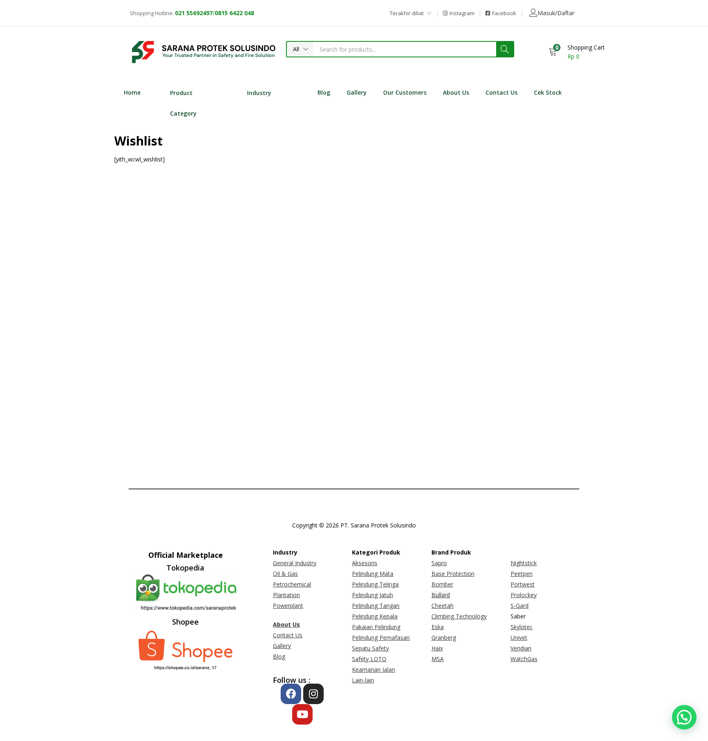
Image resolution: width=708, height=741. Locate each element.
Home (132, 92)
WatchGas (524, 659)
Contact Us (501, 92)
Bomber (442, 584)
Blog (324, 92)
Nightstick (524, 563)
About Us (456, 92)
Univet (519, 637)
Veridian (521, 648)
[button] (300, 49)
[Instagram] (313, 694)
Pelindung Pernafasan (381, 637)
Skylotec (522, 627)
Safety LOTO (369, 659)
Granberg (443, 637)
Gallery (357, 92)
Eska (437, 627)
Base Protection (452, 573)
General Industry (294, 563)
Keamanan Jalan (373, 669)
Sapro (439, 563)
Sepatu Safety (370, 648)
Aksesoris (364, 563)
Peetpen (522, 573)
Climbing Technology (459, 616)
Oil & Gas (285, 573)
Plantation (286, 595)
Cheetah (442, 605)
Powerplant (288, 605)
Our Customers (405, 92)
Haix (437, 648)
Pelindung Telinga (375, 584)
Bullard (440, 595)
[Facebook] (291, 694)
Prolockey (524, 595)
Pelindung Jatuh (372, 595)
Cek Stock (548, 92)
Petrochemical (292, 584)
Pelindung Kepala (374, 616)
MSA (437, 659)
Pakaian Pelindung (376, 627)
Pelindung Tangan (375, 605)
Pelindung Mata (372, 573)
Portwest (523, 584)
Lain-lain (363, 680)
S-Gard (520, 605)
